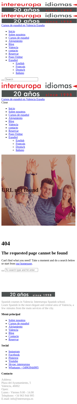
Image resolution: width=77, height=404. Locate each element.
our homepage (24, 263)
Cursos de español (19, 323)
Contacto (14, 336)
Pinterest (13, 357)
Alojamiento (16, 326)
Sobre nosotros (17, 320)
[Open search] (2, 80)
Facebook (14, 354)
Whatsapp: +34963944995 (24, 367)
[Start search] (2, 270)
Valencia (13, 329)
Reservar (14, 339)
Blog (11, 333)
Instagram (14, 351)
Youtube (13, 361)
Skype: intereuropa (19, 364)
